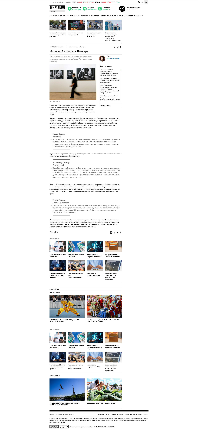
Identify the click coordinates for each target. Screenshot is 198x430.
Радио (107, 414)
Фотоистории (55, 293)
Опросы (145, 414)
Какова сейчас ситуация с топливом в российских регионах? (58, 35)
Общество (105, 16)
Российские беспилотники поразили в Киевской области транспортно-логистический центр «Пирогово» (109, 89)
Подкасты (64, 16)
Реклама (101, 414)
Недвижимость (131, 16)
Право (114, 16)
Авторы (140, 414)
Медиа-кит (120, 414)
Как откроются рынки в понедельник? (75, 34)
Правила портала (131, 414)
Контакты (113, 414)
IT (140, 16)
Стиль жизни (73, 47)
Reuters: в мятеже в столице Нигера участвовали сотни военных (109, 80)
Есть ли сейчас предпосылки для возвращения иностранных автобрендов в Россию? (113, 36)
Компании (74, 16)
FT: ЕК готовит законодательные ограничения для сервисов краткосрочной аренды (109, 72)
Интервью (53, 16)
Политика (95, 16)
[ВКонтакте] (114, 47)
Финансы (84, 16)
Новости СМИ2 (54, 289)
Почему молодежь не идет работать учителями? (94, 35)
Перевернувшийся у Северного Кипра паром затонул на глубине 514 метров (110, 98)
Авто (121, 16)
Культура (83, 47)
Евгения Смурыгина (113, 58)
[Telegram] (117, 47)
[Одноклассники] (120, 47)
